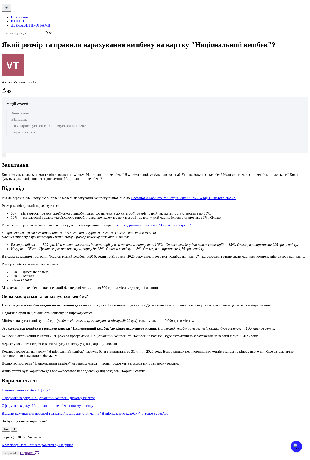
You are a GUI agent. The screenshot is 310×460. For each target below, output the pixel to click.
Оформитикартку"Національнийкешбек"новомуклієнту (47, 406)
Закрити (9, 453)
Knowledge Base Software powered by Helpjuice (37, 445)
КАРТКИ (18, 21)
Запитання (20, 113)
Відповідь (19, 119)
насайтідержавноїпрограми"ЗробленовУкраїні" (152, 225)
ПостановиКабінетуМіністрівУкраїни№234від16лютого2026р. (183, 198)
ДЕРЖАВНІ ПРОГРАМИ (30, 25)
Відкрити (27, 453)
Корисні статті (23, 132)
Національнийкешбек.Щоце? (26, 390)
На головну (20, 17)
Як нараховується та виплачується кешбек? (50, 126)
